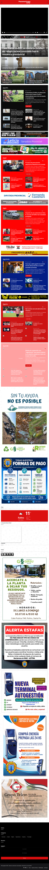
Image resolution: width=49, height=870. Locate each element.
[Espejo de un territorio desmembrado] (28, 280)
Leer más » (28, 106)
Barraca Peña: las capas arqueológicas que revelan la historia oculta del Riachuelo (16, 127)
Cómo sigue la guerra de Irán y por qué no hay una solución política (39, 120)
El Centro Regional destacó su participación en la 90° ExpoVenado (39, 232)
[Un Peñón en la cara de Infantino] (28, 323)
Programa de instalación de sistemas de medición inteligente (16, 186)
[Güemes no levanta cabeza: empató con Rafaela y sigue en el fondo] (26, 335)
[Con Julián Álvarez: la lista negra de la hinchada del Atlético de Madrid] (6, 323)
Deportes (24, 836)
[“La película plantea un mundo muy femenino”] (6, 280)
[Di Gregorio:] (6, 231)
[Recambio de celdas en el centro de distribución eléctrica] (28, 185)
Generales (3, 836)
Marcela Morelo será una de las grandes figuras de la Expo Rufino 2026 (39, 180)
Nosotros (3, 840)
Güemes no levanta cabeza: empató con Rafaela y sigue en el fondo (39, 338)
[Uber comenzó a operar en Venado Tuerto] (28, 238)
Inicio (30, 867)
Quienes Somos (35, 867)
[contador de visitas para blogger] (7, 555)
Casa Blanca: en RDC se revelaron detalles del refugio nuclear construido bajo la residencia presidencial (22, 51)
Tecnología (29, 836)
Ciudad (8, 836)
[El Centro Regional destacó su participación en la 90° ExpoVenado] (28, 231)
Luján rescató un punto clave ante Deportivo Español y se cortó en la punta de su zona (16, 338)
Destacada (5, 40)
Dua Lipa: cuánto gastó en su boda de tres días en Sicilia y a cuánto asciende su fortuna (35, 265)
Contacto (3, 846)
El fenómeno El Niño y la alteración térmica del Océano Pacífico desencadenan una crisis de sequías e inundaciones (12, 81)
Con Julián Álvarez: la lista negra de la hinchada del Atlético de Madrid (17, 325)
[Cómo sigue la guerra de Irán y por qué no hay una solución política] (28, 118)
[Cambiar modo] (47, 2)
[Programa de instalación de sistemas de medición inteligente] (6, 186)
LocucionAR (29, 865)
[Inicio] (24, 2)
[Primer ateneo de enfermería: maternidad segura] (6, 179)
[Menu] (1, 2)
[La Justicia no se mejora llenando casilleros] (28, 126)
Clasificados (40, 867)
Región (12, 836)
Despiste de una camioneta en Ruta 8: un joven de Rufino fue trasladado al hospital (35, 214)
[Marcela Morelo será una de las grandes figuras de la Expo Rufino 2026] (28, 179)
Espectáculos (18, 836)
